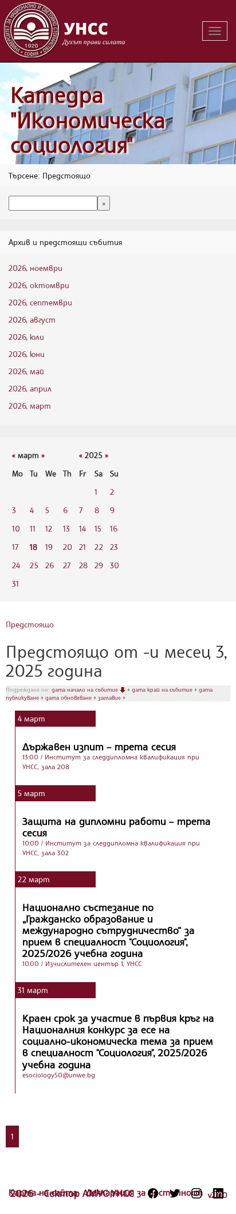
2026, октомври (39, 285)
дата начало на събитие (86, 689)
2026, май (26, 371)
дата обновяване (69, 697)
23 (114, 547)
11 (33, 528)
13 (66, 528)
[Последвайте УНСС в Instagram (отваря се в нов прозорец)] (196, 1193)
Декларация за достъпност (144, 1192)
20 (67, 547)
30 (114, 565)
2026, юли (26, 337)
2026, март (30, 405)
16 (113, 528)
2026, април (30, 388)
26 (49, 565)
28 (83, 565)
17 (15, 547)
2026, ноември (35, 268)
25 (34, 565)
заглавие (110, 697)
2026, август (32, 319)
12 (48, 528)
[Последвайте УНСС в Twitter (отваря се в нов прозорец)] (174, 1193)
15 (98, 528)
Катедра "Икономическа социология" (88, 119)
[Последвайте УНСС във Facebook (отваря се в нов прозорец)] (152, 1193)
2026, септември (40, 302)
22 (99, 547)
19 (49, 547)
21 (82, 547)
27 (66, 565)
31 (15, 583)
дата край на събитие (163, 689)
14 (82, 528)
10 (16, 528)
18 (33, 547)
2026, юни (27, 354)
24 (16, 565)
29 (99, 565)
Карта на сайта (44, 1192)
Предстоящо (30, 624)
